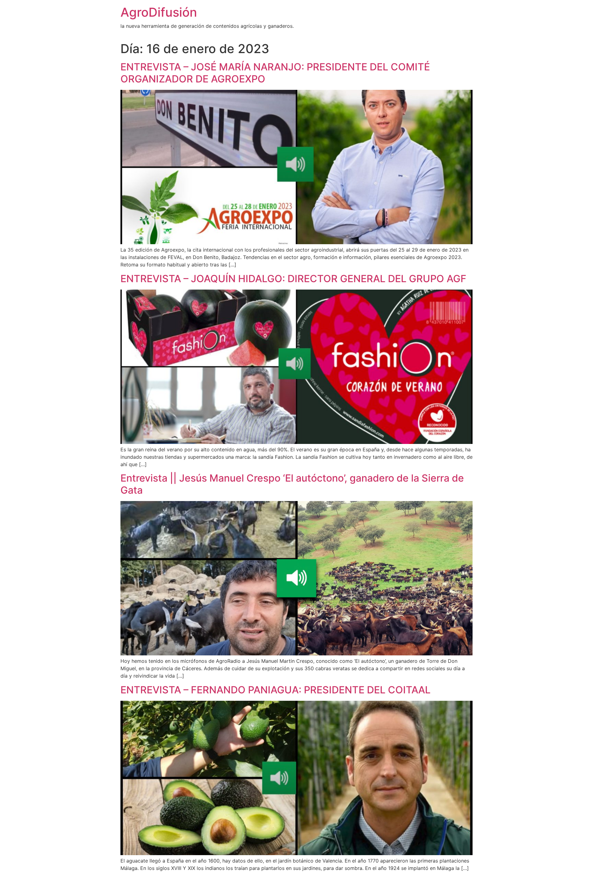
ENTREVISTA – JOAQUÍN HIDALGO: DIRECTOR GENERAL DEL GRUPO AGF (293, 279)
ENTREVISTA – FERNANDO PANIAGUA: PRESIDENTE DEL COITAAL (275, 690)
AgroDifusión (158, 12)
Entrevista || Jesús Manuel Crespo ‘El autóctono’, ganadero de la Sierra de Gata (292, 484)
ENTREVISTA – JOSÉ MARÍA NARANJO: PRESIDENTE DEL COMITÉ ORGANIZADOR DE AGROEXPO (275, 73)
